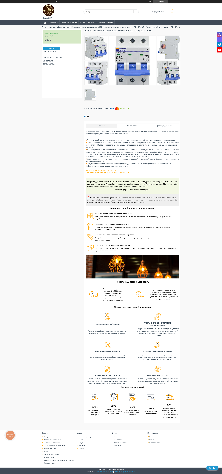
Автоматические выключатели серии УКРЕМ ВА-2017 (124, 27)
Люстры (46, 437)
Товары (81, 440)
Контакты (91, 23)
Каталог (53, 23)
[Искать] (135, 11)
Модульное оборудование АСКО (60, 27)
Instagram (117, 446)
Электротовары (49, 457)
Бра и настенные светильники (54, 446)
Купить (51, 48)
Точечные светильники (52, 443)
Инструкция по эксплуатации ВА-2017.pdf (101, 170)
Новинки (82, 446)
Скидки (81, 443)
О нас (82, 23)
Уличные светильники (51, 454)
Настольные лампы (50, 448)
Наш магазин (153, 437)
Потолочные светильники (52, 440)
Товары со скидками (69, 23)
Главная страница (85, 437)
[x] (88, 117)
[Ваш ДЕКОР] (48, 10)
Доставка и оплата (106, 23)
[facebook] (85, 117)
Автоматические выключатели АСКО (88, 27)
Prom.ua (121, 470)
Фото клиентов (154, 443)
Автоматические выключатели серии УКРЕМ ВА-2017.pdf (107, 173)
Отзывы (81, 448)
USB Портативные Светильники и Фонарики (59, 460)
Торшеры (47, 451)
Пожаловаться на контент (104, 472)
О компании (118, 440)
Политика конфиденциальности (124, 472)
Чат (214, 468)
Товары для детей (50, 463)
